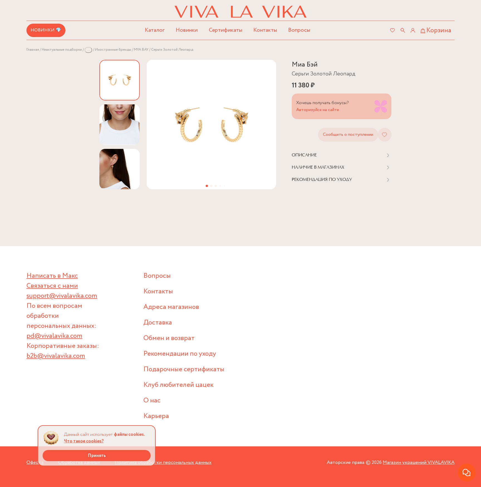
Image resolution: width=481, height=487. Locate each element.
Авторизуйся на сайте (317, 110)
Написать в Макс (52, 276)
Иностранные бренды (113, 49)
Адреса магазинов (171, 307)
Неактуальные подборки (62, 49)
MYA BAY (141, 49)
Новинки (187, 30)
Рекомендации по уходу (179, 354)
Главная (32, 49)
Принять (97, 455)
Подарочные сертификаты (183, 369)
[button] (207, 186)
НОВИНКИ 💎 (46, 30)
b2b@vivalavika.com (55, 356)
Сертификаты (225, 30)
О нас (152, 400)
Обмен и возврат (169, 338)
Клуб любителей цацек (178, 385)
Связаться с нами (52, 286)
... (88, 49)
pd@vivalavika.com (54, 336)
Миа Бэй (305, 65)
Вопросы (299, 30)
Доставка (157, 323)
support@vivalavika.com (61, 296)
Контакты (265, 30)
